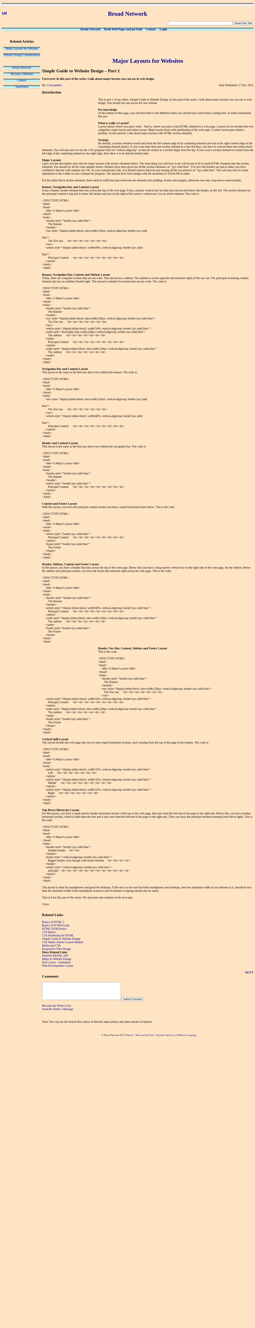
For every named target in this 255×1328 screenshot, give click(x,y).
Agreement (21, 86)
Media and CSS (51, 945)
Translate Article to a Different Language (175, 1035)
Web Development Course (57, 965)
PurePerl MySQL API (55, 955)
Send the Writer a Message (57, 1009)
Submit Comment (132, 999)
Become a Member (22, 74)
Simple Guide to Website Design (61, 938)
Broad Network (90, 29)
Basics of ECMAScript (55, 925)
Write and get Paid (144, 1035)
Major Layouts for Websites (21, 48)
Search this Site (243, 23)
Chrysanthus (54, 85)
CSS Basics (49, 932)
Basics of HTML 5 (53, 922)
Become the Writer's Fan (56, 1005)
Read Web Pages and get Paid (123, 29)
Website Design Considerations (21, 54)
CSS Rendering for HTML (58, 935)
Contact (151, 29)
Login (163, 29)
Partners (129, 1035)
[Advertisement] (148, 43)
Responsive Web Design (56, 948)
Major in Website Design (56, 959)
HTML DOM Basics (54, 928)
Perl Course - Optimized (56, 962)
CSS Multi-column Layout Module (62, 942)
